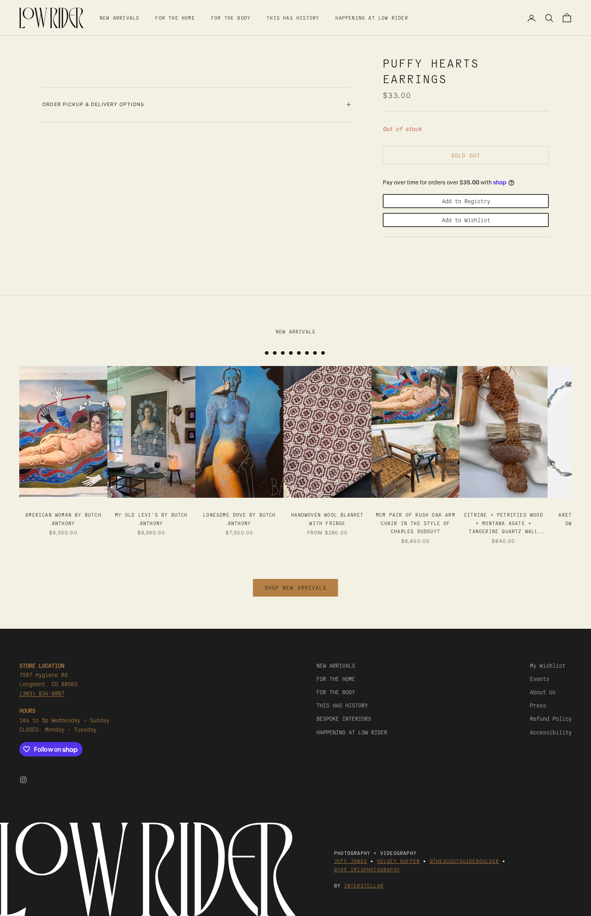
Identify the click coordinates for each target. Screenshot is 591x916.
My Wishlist (547, 665)
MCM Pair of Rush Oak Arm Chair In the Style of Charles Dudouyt (415, 522)
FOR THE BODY (230, 17)
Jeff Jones (350, 861)
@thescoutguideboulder (464, 861)
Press (538, 705)
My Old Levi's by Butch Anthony (151, 518)
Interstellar (364, 885)
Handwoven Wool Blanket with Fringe (327, 518)
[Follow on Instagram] (23, 780)
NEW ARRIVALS (119, 17)
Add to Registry (466, 200)
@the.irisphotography (367, 869)
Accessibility (551, 732)
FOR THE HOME (175, 17)
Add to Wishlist (466, 219)
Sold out (465, 155)
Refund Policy (551, 718)
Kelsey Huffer (398, 861)
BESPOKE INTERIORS (343, 718)
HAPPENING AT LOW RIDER (371, 17)
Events (539, 678)
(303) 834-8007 (41, 693)
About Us (543, 691)
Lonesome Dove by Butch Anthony (239, 518)
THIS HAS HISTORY (293, 17)
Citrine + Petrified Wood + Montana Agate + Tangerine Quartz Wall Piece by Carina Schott (503, 523)
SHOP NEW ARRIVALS (295, 587)
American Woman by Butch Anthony (63, 518)
